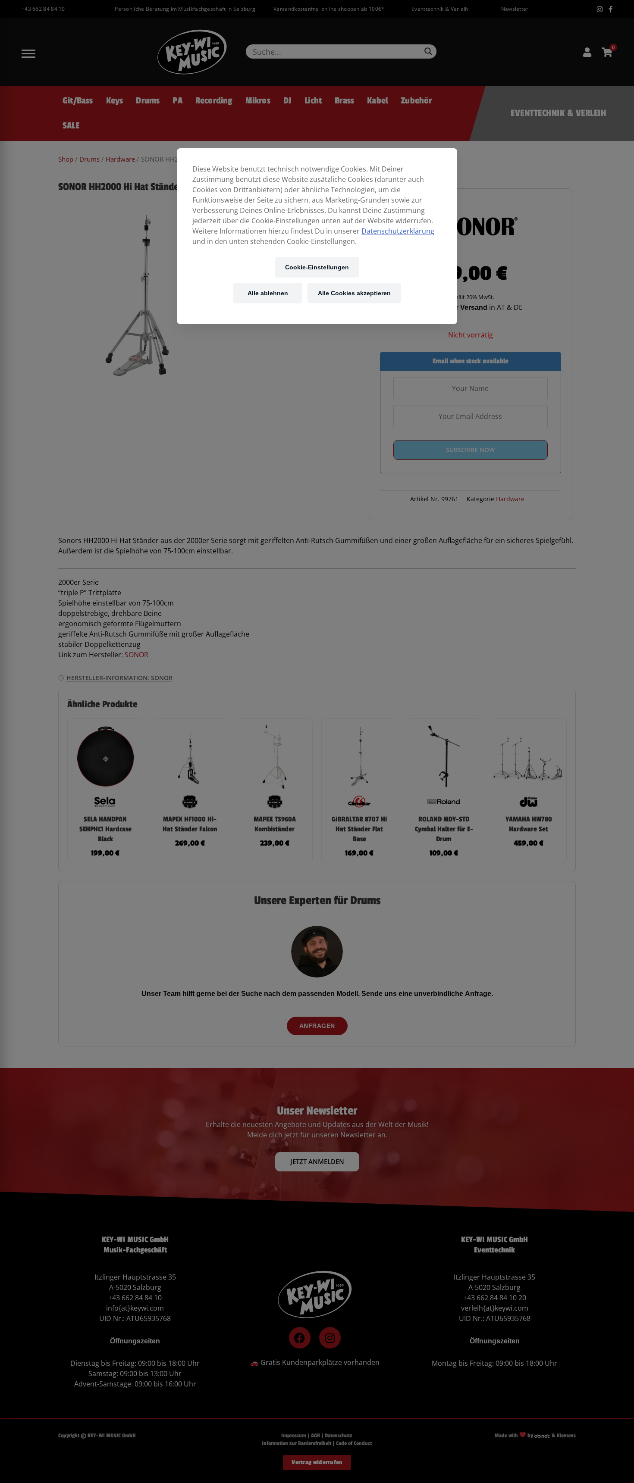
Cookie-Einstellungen (317, 267)
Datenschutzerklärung (397, 231)
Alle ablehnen (268, 293)
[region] (317, 236)
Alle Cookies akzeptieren (354, 293)
